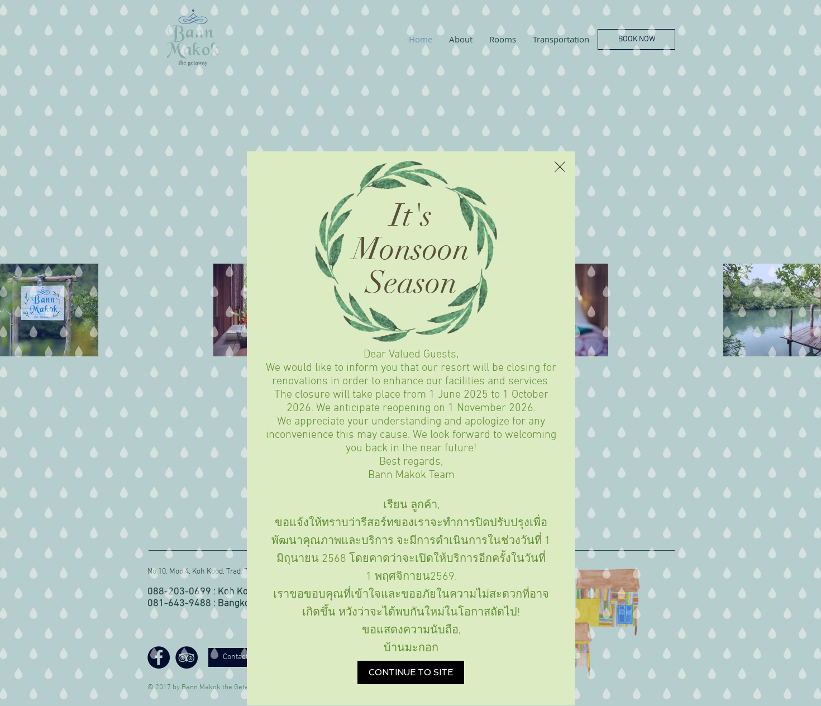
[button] (560, 166)
